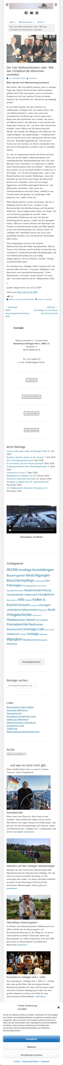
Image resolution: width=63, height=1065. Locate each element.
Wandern (14, 639)
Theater (23, 634)
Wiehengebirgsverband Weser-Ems (23, 732)
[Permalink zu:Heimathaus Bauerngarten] (31, 907)
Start (13, 22)
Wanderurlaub (30, 640)
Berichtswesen (26, 22)
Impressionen (12, 600)
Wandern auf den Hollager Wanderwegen (31, 866)
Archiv (41, 22)
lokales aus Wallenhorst (17, 719)
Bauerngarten (16, 575)
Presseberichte (28, 299)
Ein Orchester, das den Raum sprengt (24, 463)
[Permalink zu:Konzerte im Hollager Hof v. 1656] (31, 962)
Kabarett (28, 600)
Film (47, 580)
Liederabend (14, 609)
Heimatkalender (15, 594)
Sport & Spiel (49, 630)
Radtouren (35, 624)
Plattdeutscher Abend (20, 619)
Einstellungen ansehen (31, 1055)
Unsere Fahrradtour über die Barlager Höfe (27, 451)
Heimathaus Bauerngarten (22, 922)
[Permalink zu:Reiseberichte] (31, 792)
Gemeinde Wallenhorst (17, 710)
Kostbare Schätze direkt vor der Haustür (25, 457)
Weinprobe (42, 640)
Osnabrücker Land (15, 725)
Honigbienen (46, 594)
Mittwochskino (30, 609)
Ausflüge (25, 570)
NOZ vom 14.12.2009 (27, 292)
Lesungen (48, 299)
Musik (51, 609)
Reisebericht (14, 629)
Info (21, 599)
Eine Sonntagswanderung (18, 460)
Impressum (45, 1061)
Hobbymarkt (31, 594)
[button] (58, 1007)
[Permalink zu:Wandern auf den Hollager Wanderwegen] (31, 850)
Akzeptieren (31, 1039)
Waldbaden (43, 634)
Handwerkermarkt (15, 590)
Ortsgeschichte (19, 614)
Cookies (17, 1061)
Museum (43, 610)
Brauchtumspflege (20, 580)
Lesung (18, 299)
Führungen (14, 585)
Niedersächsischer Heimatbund (21, 722)
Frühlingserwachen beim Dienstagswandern (27, 466)
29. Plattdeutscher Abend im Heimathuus (25, 488)
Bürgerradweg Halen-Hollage (20, 707)
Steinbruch (13, 634)
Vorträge (33, 634)
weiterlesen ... (30, 832)
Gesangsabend (29, 586)
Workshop (12, 644)
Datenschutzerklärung (30, 1061)
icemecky (33, 78)
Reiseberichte (15, 812)
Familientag (39, 581)
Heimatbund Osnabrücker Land (21, 716)
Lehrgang (33, 605)
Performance (36, 615)
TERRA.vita (12, 728)
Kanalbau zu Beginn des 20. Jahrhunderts (26, 482)
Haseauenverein (14, 713)
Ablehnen (31, 1047)
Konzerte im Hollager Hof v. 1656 (26, 977)
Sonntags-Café (33, 629)
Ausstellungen (43, 570)
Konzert (24, 605)
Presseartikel (41, 620)
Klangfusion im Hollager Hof (19, 475)
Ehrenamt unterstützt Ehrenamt (21, 479)
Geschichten (41, 586)
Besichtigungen (38, 575)
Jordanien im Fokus (16, 472)
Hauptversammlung (37, 590)
